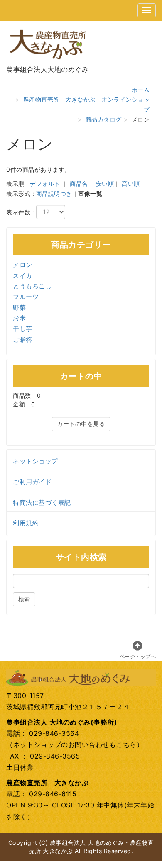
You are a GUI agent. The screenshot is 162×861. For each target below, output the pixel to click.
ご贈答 (22, 339)
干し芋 (22, 329)
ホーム (141, 89)
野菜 (19, 307)
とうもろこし (32, 286)
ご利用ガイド (32, 482)
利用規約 (26, 523)
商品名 (79, 183)
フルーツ (26, 297)
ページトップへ (138, 656)
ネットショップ (35, 461)
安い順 (105, 183)
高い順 (131, 183)
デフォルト (45, 183)
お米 (19, 318)
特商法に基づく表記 (42, 502)
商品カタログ (104, 119)
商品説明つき (54, 193)
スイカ (22, 276)
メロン (22, 265)
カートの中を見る (81, 423)
